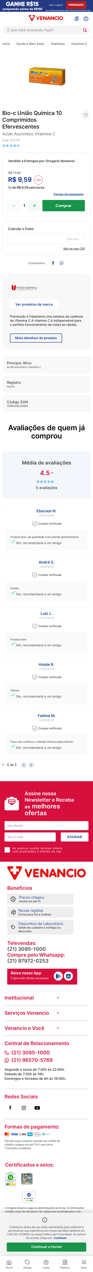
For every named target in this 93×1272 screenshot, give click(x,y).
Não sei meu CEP (74, 248)
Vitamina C (79, 44)
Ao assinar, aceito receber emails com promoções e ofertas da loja (37, 850)
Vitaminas (58, 44)
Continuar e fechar (46, 1247)
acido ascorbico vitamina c (28, 133)
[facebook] (53, 263)
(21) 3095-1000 (26, 949)
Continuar (60, 1238)
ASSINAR (74, 837)
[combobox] (46, 30)
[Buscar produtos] (85, 30)
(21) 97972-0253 (28, 961)
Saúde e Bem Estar (30, 44)
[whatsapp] (61, 263)
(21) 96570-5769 (32, 1060)
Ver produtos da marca (34, 304)
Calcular (72, 239)
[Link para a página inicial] (6, 43)
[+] (34, 205)
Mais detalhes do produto (36, 338)
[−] (13, 205)
